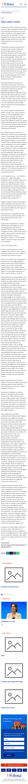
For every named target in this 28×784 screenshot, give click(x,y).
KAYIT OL (9, 755)
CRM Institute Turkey (7, 708)
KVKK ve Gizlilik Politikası (20, 780)
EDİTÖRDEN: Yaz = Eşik (8, 621)
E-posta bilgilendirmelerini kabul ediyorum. (15, 751)
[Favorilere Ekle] (2, 18)
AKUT (3, 655)
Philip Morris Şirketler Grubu (10, 587)
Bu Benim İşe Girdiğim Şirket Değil (12, 682)
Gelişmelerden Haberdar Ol (15, 765)
